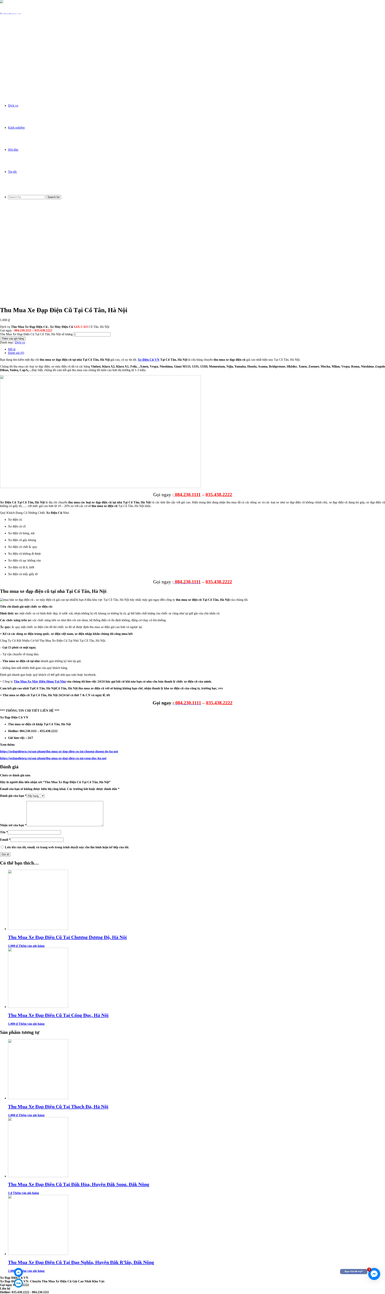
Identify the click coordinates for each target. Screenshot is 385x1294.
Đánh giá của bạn (13, 795)
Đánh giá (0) (16, 353)
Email (5, 839)
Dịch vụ (13, 105)
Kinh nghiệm (16, 127)
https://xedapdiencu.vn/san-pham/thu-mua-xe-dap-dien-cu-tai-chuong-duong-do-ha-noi (59, 751)
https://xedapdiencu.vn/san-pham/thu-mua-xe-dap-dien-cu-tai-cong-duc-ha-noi (53, 758)
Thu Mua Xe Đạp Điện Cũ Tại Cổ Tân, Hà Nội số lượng (36, 334)
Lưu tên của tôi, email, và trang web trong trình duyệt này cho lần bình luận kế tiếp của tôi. (67, 847)
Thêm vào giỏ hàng (13, 338)
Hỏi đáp (13, 149)
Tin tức (12, 171)
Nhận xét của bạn (13, 825)
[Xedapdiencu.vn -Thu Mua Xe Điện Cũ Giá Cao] (10, 80)
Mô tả (11, 349)
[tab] (196, 349)
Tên (4, 832)
